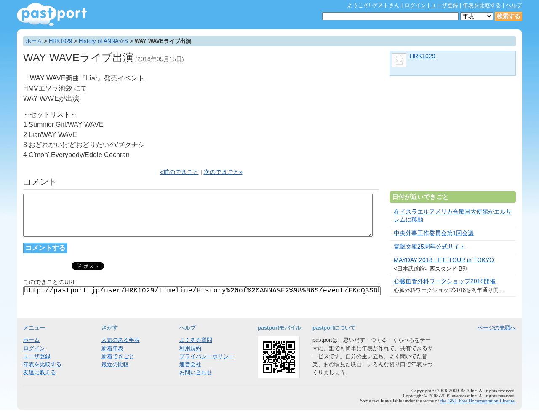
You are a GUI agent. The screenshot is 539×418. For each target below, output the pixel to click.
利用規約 (190, 348)
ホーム (34, 41)
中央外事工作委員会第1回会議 (434, 233)
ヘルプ (514, 5)
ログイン (415, 5)
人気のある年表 (120, 340)
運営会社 (190, 364)
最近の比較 (115, 364)
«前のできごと (179, 172)
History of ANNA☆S (103, 41)
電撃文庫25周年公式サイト (429, 247)
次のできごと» (223, 172)
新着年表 (112, 348)
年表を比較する (482, 5)
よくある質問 (195, 340)
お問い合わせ (195, 372)
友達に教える (39, 372)
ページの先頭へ (497, 327)
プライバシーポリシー (206, 356)
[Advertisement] (453, 137)
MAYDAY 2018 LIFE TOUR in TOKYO (444, 260)
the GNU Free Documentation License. (478, 400)
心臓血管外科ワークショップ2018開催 (445, 281)
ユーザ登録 (444, 5)
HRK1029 (60, 41)
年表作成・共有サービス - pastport (52, 14)
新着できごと (117, 356)
